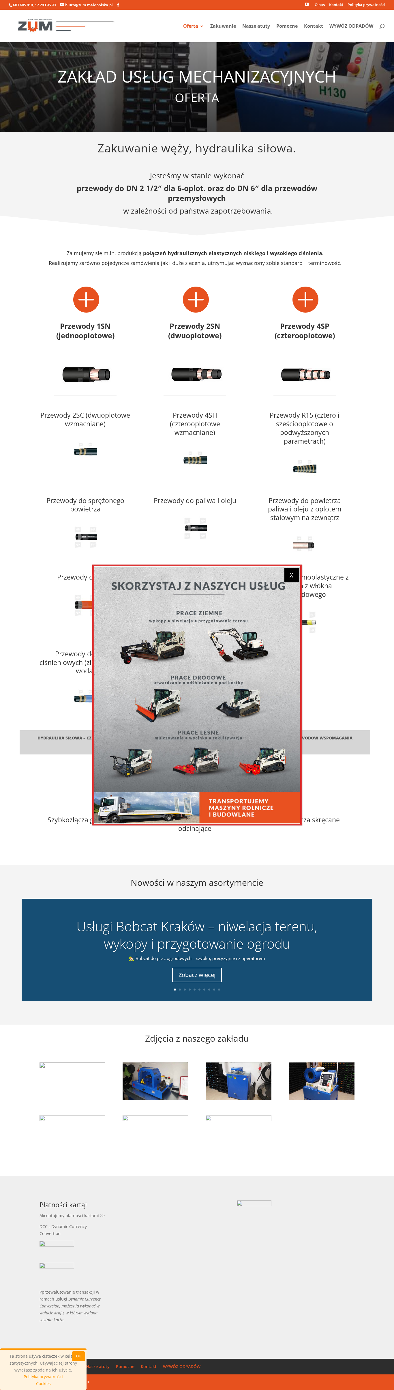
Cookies (43, 1383)
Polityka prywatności (366, 5)
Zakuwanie (223, 26)
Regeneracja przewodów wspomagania (306, 738)
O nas (320, 5)
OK (78, 1356)
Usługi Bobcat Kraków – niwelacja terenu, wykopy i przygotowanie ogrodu (196, 934)
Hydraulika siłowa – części (68, 738)
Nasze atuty (256, 26)
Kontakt (336, 5)
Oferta (190, 26)
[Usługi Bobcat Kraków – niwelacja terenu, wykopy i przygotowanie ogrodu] (197, 695)
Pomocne (287, 26)
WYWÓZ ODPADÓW (351, 26)
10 (219, 990)
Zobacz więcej (197, 975)
